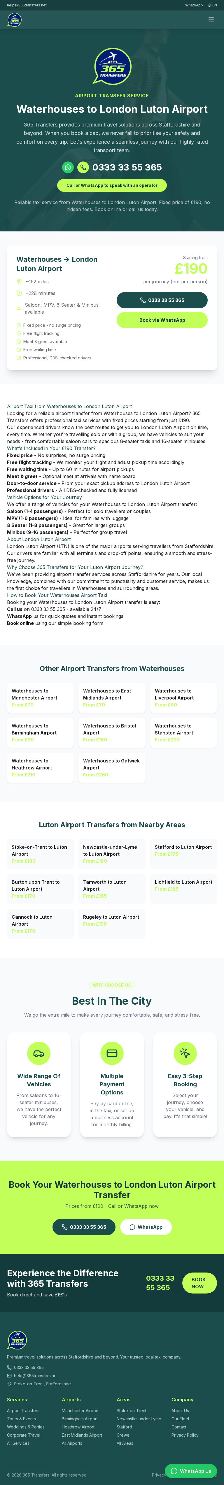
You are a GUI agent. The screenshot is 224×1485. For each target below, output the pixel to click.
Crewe (123, 1435)
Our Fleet (180, 1418)
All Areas (125, 1443)
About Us (180, 1410)
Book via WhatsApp (162, 320)
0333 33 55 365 (127, 167)
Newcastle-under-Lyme (139, 1418)
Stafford (124, 1426)
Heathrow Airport (78, 1426)
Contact (179, 1426)
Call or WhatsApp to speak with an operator (112, 185)
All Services (18, 1443)
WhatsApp (150, 1227)
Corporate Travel (23, 1435)
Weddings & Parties (26, 1426)
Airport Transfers (23, 1410)
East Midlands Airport (82, 1435)
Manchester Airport (80, 1410)
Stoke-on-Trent (131, 1410)
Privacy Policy (185, 1435)
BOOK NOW (199, 1283)
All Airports (72, 1443)
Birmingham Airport (80, 1418)
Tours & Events (21, 1418)
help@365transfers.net (27, 5)
